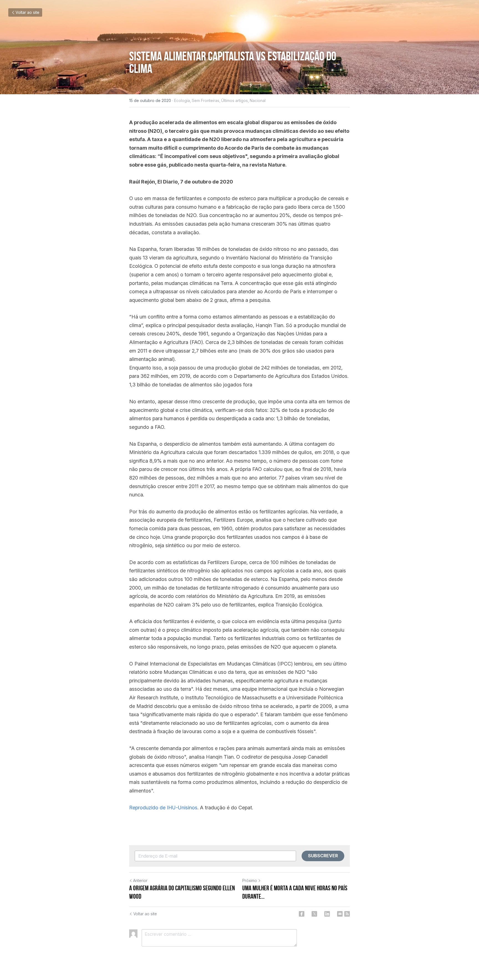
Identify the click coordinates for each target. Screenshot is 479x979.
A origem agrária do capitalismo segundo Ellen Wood (182, 892)
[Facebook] (301, 914)
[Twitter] (314, 914)
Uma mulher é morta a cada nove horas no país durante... (294, 892)
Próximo (249, 880)
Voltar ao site (27, 12)
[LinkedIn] (327, 914)
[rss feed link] (347, 914)
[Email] (340, 914)
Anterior (140, 880)
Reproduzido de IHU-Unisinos (163, 807)
